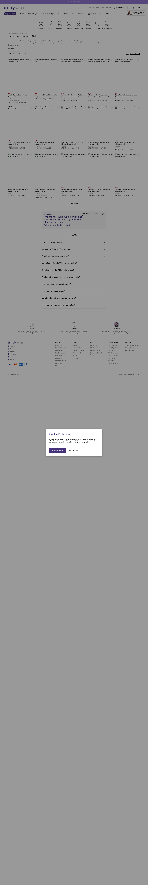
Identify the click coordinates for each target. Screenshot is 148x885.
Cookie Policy (72, 443)
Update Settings (72, 450)
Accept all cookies (57, 450)
